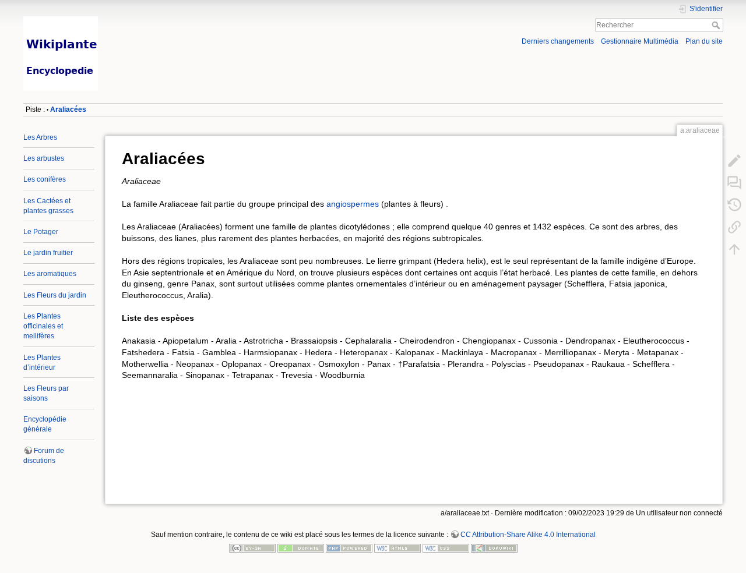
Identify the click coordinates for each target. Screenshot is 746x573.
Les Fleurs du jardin (54, 295)
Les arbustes (43, 158)
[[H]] (194, 19)
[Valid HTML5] (397, 548)
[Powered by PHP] (349, 548)
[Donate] (300, 548)
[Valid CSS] (446, 548)
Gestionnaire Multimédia (639, 41)
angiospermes (352, 203)
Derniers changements (558, 41)
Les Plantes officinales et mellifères (43, 326)
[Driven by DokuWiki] (494, 548)
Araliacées (68, 109)
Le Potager (40, 232)
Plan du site (704, 41)
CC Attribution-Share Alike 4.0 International (528, 534)
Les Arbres (40, 137)
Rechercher (717, 25)
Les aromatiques (49, 274)
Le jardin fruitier (48, 253)
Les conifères (44, 179)
